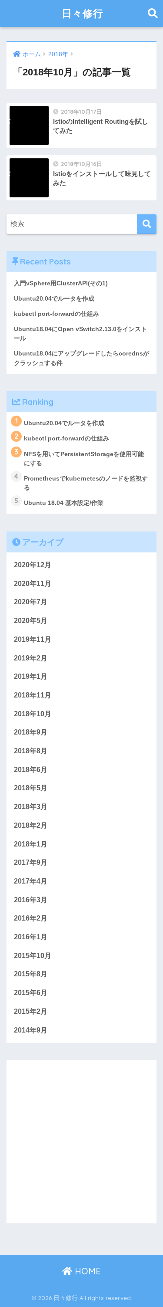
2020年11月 (32, 583)
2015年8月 (30, 974)
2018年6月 (30, 769)
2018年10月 (32, 714)
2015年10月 (32, 955)
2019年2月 (30, 658)
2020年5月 (30, 620)
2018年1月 (30, 844)
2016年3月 (30, 900)
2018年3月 (30, 806)
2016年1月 (30, 937)
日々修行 (82, 13)
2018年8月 (30, 751)
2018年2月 (30, 825)
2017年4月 (30, 881)
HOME (86, 1271)
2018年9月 (30, 732)
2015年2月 (30, 1011)
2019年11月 (32, 639)
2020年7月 (30, 602)
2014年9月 (30, 1030)
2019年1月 (30, 676)
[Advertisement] (81, 1141)
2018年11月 (32, 695)
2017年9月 (30, 862)
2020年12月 (32, 565)
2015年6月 (30, 992)
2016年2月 (30, 918)
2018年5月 (30, 788)
